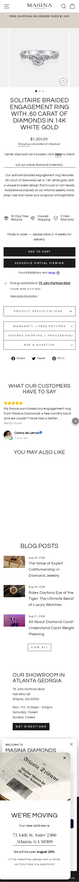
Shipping (24, 144)
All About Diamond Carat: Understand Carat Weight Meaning (51, 628)
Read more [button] (12, 423)
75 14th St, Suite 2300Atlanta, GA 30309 (34, 838)
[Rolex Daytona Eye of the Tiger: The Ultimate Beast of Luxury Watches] (14, 591)
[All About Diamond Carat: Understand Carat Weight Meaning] (14, 620)
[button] (3, 421)
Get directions (31, 726)
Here (58, 154)
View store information (23, 296)
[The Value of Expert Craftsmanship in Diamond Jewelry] (14, 562)
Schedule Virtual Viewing (39, 263)
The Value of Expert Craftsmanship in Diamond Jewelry (46, 569)
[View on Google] (8, 435)
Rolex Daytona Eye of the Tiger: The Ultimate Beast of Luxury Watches (51, 599)
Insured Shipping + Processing (39, 335)
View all (39, 647)
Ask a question (39, 345)
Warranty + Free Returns (39, 326)
